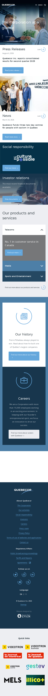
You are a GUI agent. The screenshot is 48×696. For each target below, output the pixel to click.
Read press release (12, 70)
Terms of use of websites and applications (24, 537)
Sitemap (23, 604)
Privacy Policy (24, 533)
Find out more (10, 168)
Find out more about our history (23, 355)
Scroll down (9, 36)
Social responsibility (24, 514)
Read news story (11, 137)
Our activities (24, 510)
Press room (24, 528)
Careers (24, 524)
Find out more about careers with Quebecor (22, 434)
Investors (24, 519)
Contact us (24, 542)
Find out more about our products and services (22, 287)
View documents (11, 199)
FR (36, 5)
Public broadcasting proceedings (24, 553)
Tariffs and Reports (24, 558)
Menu (40, 5)
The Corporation (24, 505)
